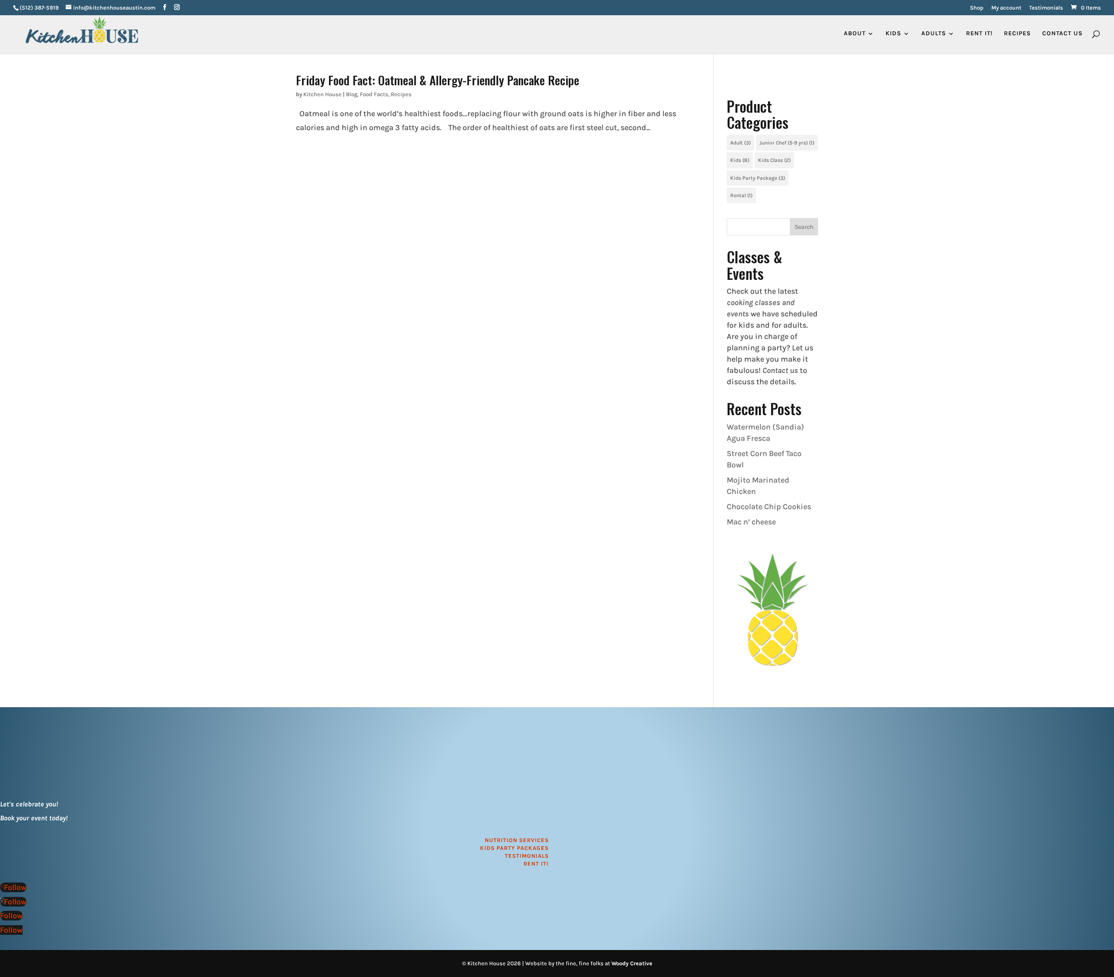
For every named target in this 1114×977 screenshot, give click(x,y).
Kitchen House (322, 94)
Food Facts (374, 94)
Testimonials (1046, 8)
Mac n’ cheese (751, 522)
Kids (739, 160)
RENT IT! (979, 33)
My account (1006, 8)
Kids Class (774, 160)
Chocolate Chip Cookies (769, 506)
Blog (351, 94)
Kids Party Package (757, 178)
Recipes (1017, 33)
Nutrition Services (517, 840)
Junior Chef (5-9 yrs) (786, 143)
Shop (976, 8)
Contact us (780, 370)
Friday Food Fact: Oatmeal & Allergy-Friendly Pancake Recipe (437, 80)
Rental (741, 195)
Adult (740, 143)
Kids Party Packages (514, 848)
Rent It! (536, 863)
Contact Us (1062, 33)
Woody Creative (631, 963)
